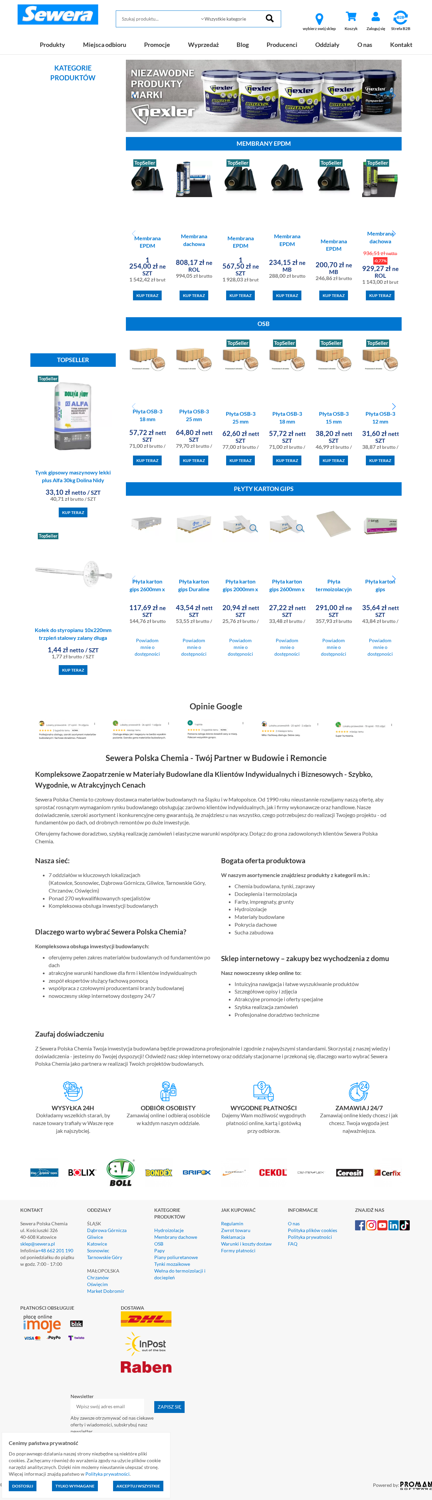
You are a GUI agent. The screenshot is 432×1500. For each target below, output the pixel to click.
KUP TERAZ (73, 512)
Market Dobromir (106, 1291)
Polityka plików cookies (312, 1230)
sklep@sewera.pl (37, 1244)
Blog (243, 44)
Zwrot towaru (235, 1230)
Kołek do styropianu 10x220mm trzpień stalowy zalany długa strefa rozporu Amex (73, 638)
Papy (159, 1250)
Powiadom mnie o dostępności (147, 647)
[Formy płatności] (263, 1091)
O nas (364, 44)
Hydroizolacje (169, 1230)
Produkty (52, 44)
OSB (158, 1244)
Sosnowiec (98, 1250)
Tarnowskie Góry (104, 1257)
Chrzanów (98, 1277)
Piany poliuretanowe (176, 1257)
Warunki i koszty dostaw (246, 1244)
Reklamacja (233, 1237)
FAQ (292, 1244)
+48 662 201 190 (55, 1250)
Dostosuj (22, 1486)
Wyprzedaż (203, 44)
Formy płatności (238, 1250)
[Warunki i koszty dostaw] (73, 1091)
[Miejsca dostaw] (168, 1091)
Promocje (157, 44)
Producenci (282, 44)
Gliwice (95, 1237)
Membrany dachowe (175, 1237)
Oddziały (327, 44)
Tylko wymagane (74, 1486)
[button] (133, 95)
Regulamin (232, 1223)
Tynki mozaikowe (172, 1264)
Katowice (97, 1244)
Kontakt (401, 44)
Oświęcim (97, 1284)
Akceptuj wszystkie (138, 1486)
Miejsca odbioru (104, 44)
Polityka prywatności (310, 1237)
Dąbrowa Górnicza (107, 1230)
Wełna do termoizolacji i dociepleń (180, 1274)
